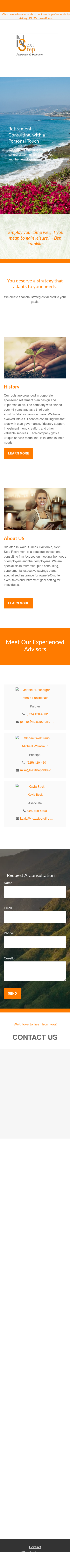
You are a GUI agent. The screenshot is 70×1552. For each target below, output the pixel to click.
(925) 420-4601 (37, 762)
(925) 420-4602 (37, 714)
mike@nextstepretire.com (37, 770)
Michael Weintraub (35, 746)
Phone (8, 933)
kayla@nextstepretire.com (37, 818)
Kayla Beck (35, 794)
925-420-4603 (37, 810)
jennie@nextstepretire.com (37, 721)
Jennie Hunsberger (35, 697)
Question (10, 958)
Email (8, 908)
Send (12, 993)
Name (8, 882)
